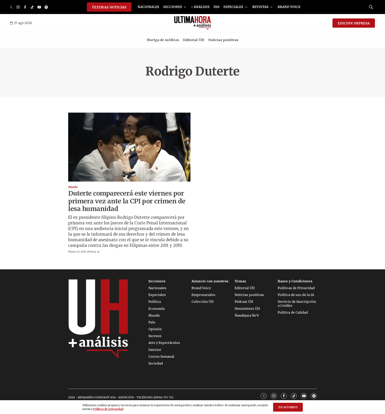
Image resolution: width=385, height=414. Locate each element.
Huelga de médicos (163, 40)
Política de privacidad (108, 409)
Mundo (73, 187)
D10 (216, 7)
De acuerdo (288, 407)
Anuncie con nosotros (209, 281)
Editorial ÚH (193, 40)
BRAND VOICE (289, 7)
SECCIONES (172, 7)
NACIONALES (148, 7)
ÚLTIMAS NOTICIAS (109, 7)
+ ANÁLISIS (200, 7)
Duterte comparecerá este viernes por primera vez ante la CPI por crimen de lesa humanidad (126, 201)
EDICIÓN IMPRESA (354, 23)
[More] (185, 7)
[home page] (192, 23)
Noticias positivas (223, 40)
